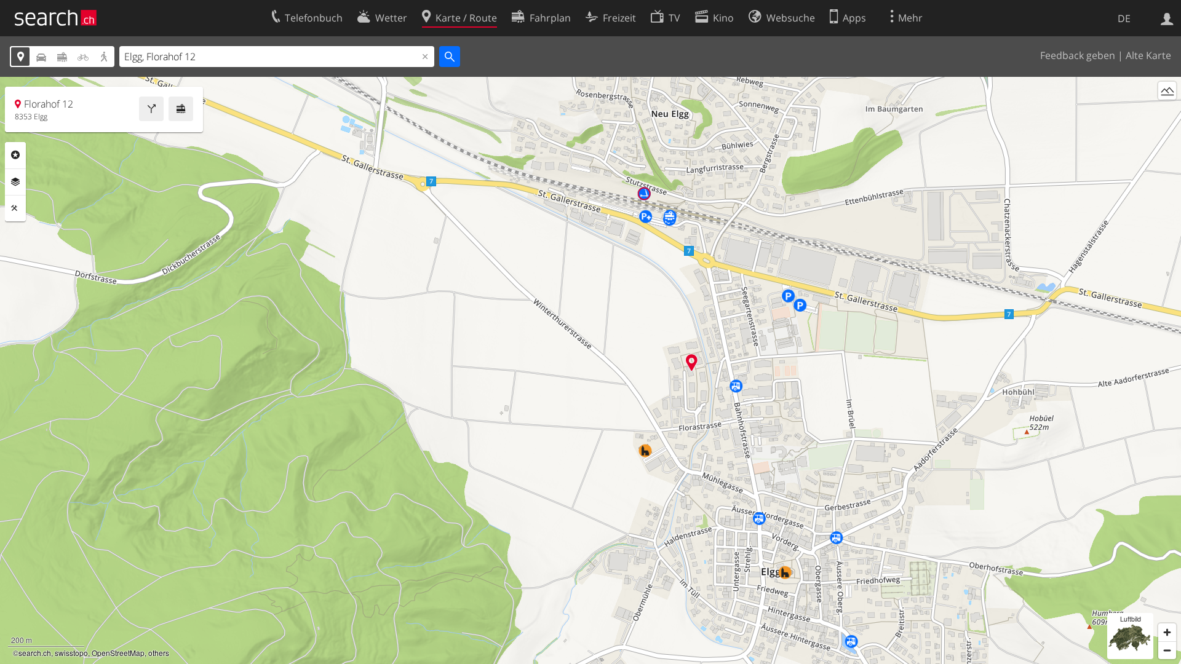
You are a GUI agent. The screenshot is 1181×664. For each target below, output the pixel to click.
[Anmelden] (1167, 18)
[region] (590, 370)
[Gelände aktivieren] (1167, 91)
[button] (692, 362)
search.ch (34, 652)
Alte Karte (1148, 55)
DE (1124, 18)
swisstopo (71, 652)
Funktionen (15, 208)
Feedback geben (1077, 55)
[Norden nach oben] (1167, 113)
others (158, 652)
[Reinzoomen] (1167, 632)
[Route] (151, 109)
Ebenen (15, 182)
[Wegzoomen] (1167, 650)
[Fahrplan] (181, 109)
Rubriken (15, 155)
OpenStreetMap (118, 652)
